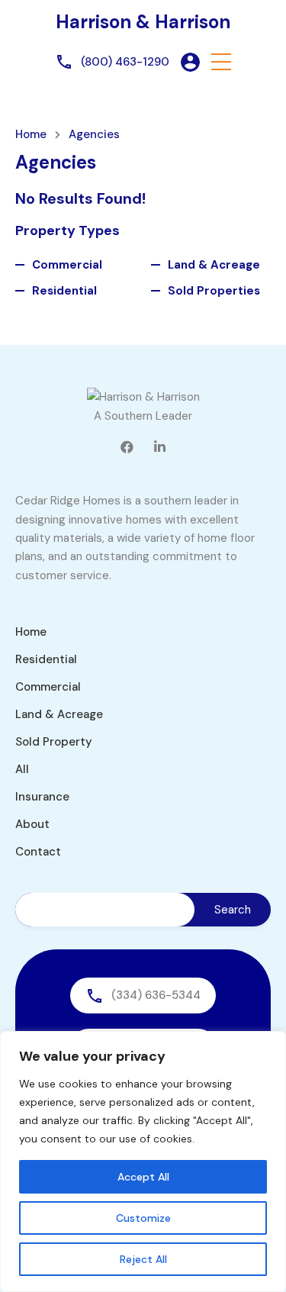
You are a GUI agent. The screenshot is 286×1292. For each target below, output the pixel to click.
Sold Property (53, 741)
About (32, 824)
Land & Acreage (214, 264)
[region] (143, 1161)
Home (31, 134)
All (22, 769)
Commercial (67, 264)
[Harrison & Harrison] (143, 396)
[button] (221, 62)
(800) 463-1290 (125, 61)
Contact (38, 851)
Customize (143, 1218)
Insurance (42, 796)
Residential (64, 290)
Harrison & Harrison (143, 22)
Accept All (143, 1177)
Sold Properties (214, 290)
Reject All (143, 1259)
